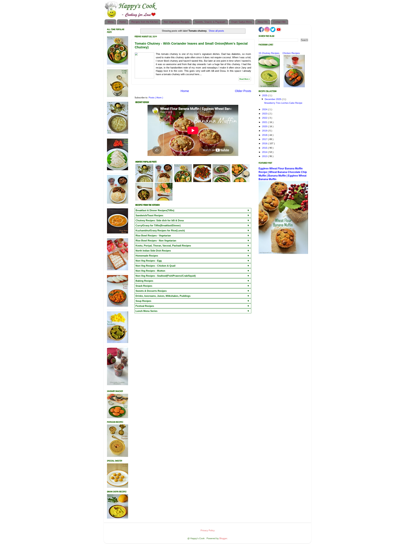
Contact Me (279, 21)
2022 (265, 118)
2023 (265, 113)
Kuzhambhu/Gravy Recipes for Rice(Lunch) (160, 230)
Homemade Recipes (147, 255)
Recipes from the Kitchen (144, 21)
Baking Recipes (144, 280)
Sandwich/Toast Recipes (149, 215)
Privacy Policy (208, 530)
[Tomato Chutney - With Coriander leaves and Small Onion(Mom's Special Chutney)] (144, 77)
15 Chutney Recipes (269, 53)
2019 (265, 130)
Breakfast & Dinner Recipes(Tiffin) (155, 210)
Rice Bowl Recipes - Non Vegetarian (156, 240)
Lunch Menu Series (146, 311)
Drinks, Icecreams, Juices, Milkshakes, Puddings (163, 295)
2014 (265, 152)
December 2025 (273, 99)
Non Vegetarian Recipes (176, 21)
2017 (265, 139)
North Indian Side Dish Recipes (153, 250)
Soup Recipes (143, 301)
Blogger (223, 538)
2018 (265, 135)
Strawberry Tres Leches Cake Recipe (283, 103)
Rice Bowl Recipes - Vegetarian (153, 235)
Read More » (244, 79)
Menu (111, 21)
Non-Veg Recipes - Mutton (150, 270)
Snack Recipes (144, 285)
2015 (265, 148)
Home (122, 21)
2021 (265, 122)
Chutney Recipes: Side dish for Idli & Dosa (160, 220)
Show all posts (216, 31)
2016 (265, 143)
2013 (265, 156)
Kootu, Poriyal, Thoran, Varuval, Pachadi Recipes (163, 245)
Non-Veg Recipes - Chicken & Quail (155, 265)
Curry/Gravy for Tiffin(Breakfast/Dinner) (158, 225)
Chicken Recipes (291, 53)
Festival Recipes (145, 306)
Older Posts (243, 91)
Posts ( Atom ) (156, 97)
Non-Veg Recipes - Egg (149, 260)
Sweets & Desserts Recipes (151, 290)
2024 (265, 109)
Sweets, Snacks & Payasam (210, 21)
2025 (265, 95)
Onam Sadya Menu (241, 21)
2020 (265, 126)
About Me (262, 21)
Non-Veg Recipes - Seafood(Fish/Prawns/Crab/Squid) (166, 275)
